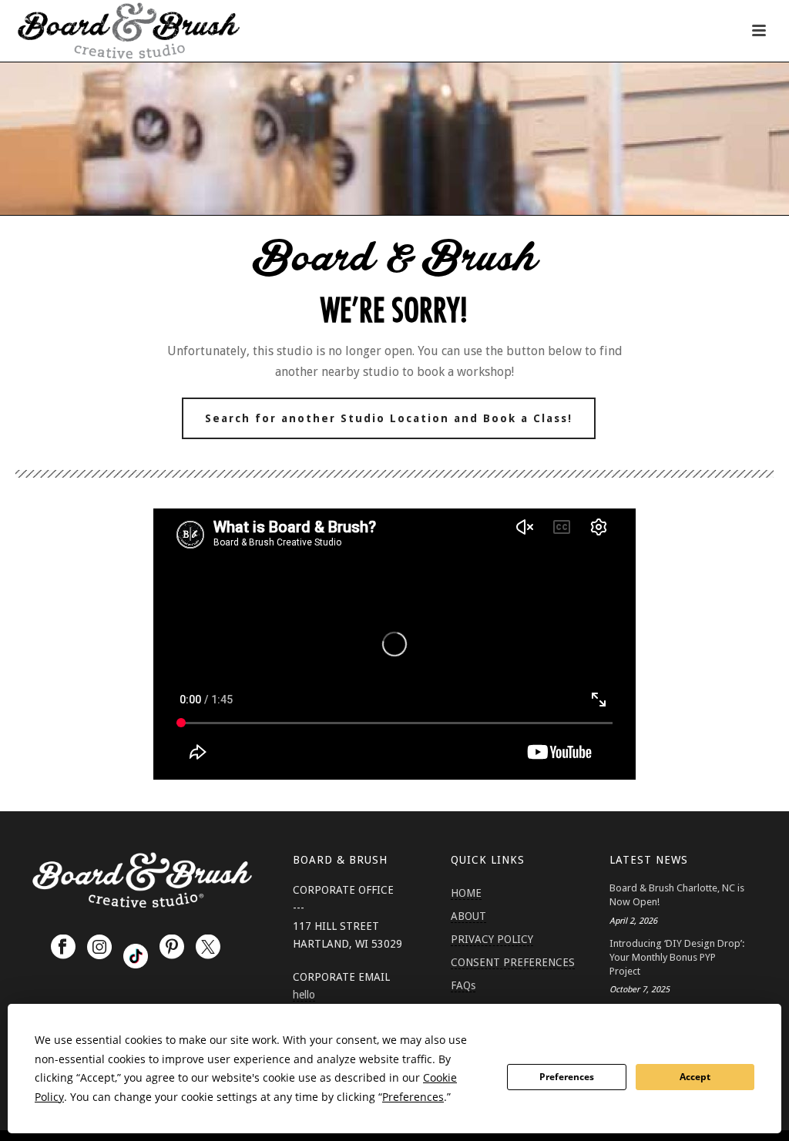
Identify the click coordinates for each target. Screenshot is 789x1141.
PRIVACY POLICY (492, 939)
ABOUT (468, 916)
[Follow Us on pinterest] (171, 948)
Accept (695, 1076)
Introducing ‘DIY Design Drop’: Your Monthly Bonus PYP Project (676, 957)
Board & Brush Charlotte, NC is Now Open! (676, 895)
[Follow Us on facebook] (63, 948)
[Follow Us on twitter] (208, 948)
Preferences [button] (413, 1096)
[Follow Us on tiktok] (135, 956)
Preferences (566, 1076)
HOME (466, 893)
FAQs (463, 985)
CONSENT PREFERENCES (513, 962)
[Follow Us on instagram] (99, 948)
